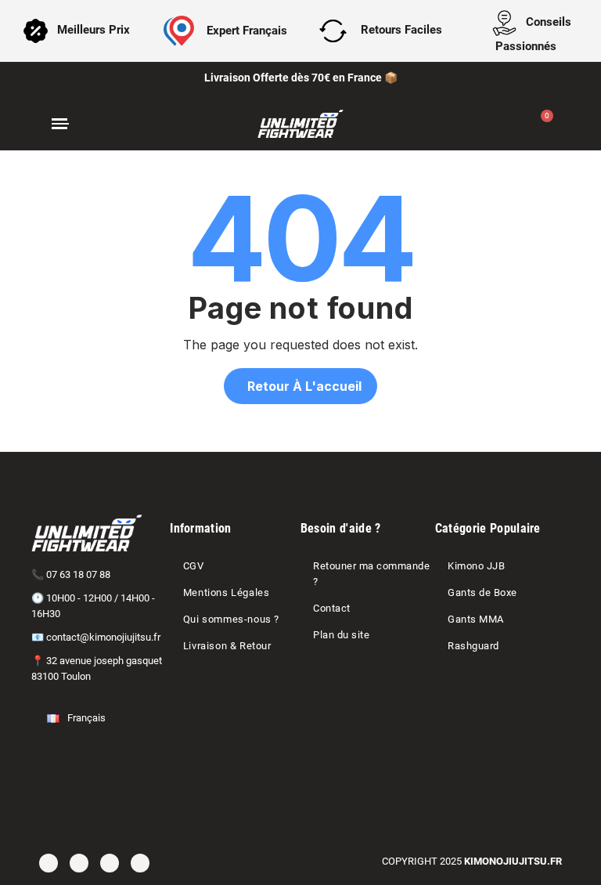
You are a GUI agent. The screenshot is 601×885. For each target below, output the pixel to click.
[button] (180, 124)
